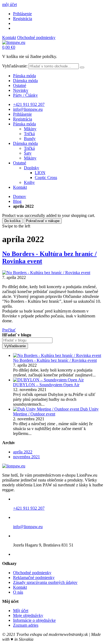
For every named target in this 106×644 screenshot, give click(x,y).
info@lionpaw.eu (28, 109)
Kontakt (9, 37)
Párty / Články (25, 95)
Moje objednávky (28, 615)
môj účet (9, 4)
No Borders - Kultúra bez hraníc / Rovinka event (55, 360)
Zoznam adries (25, 625)
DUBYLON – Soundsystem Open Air (46, 384)
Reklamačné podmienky (34, 577)
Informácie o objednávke (34, 620)
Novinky (20, 90)
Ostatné (19, 85)
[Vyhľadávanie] (82, 67)
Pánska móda (24, 75)
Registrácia (22, 18)
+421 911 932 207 (29, 104)
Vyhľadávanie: (14, 66)
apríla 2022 (22, 452)
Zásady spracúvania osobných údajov (45, 582)
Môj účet (20, 610)
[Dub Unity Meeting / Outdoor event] (46, 409)
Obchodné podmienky (36, 37)
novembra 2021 (26, 456)
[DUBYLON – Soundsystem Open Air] (48, 380)
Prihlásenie (22, 13)
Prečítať (9, 330)
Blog (17, 201)
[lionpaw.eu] (13, 42)
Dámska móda (25, 80)
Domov (19, 196)
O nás (18, 592)
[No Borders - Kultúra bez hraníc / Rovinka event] (46, 272)
